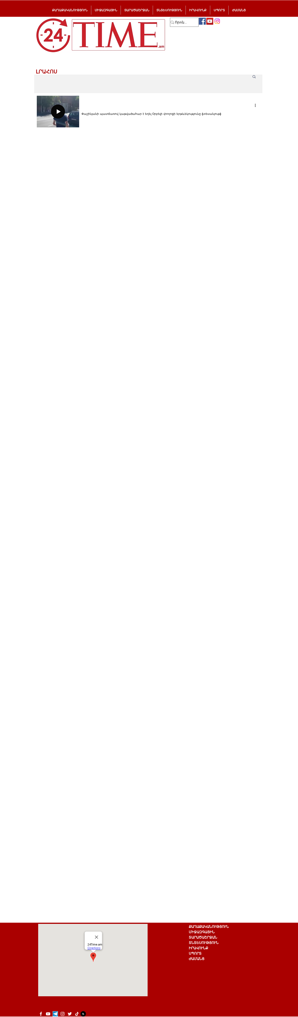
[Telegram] (55, 1014)
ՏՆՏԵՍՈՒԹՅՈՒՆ (204, 943)
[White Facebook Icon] (41, 1014)
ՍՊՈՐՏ (195, 953)
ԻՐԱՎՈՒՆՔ (198, 948)
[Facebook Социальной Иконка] (202, 21)
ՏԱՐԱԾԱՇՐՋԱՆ (203, 937)
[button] (254, 77)
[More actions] (257, 105)
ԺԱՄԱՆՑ (196, 959)
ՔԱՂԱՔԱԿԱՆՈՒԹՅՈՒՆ (209, 927)
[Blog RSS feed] (83, 1014)
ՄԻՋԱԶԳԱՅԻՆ (202, 932)
